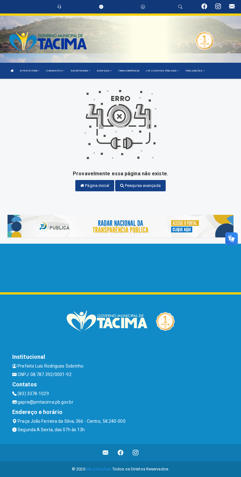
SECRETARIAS (80, 70)
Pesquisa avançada (142, 185)
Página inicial (96, 185)
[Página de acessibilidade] (143, 6)
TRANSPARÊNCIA (128, 70)
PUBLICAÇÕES (194, 70)
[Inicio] (12, 71)
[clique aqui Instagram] (135, 452)
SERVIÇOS (103, 70)
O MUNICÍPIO (54, 70)
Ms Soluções (98, 469)
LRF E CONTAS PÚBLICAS (161, 70)
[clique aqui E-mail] (105, 452)
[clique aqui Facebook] (120, 452)
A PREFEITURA (29, 70)
